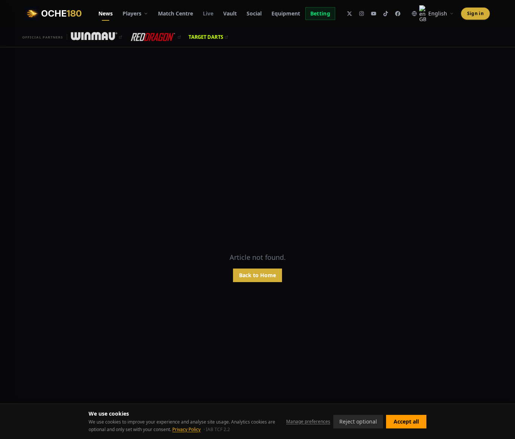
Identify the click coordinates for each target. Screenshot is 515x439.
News (105, 13)
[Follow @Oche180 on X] (349, 13)
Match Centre (175, 13)
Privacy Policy (186, 429)
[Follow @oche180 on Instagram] (361, 13)
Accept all (406, 421)
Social (254, 13)
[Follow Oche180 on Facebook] (397, 13)
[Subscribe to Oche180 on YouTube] (373, 13)
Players (132, 13)
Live (208, 13)
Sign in (475, 13)
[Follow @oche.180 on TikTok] (385, 13)
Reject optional (358, 421)
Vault (230, 13)
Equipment (285, 13)
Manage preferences (308, 422)
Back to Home (257, 275)
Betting (320, 13)
